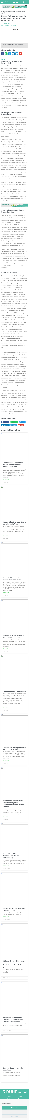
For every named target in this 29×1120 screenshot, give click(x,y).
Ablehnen (14, 1112)
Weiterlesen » (6, 479)
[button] (23, 2)
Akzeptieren (14, 1108)
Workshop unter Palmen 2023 (14, 691)
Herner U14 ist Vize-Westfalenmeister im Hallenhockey (11, 856)
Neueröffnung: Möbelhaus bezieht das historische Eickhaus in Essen (13, 464)
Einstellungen (14, 1116)
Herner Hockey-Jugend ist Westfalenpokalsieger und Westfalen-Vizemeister (13, 1019)
